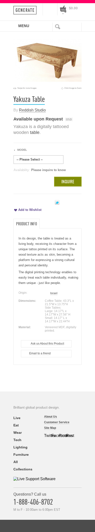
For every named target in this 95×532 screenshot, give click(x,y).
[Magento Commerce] (26, 10)
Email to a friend (40, 353)
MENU (23, 26)
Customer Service (56, 422)
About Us (50, 416)
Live (16, 418)
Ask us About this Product (47, 343)
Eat (16, 425)
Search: (58, 26)
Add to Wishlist (29, 210)
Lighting (20, 447)
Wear (17, 432)
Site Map (50, 428)
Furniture (21, 454)
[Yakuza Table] (47, 84)
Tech (17, 440)
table (34, 132)
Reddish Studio (32, 110)
